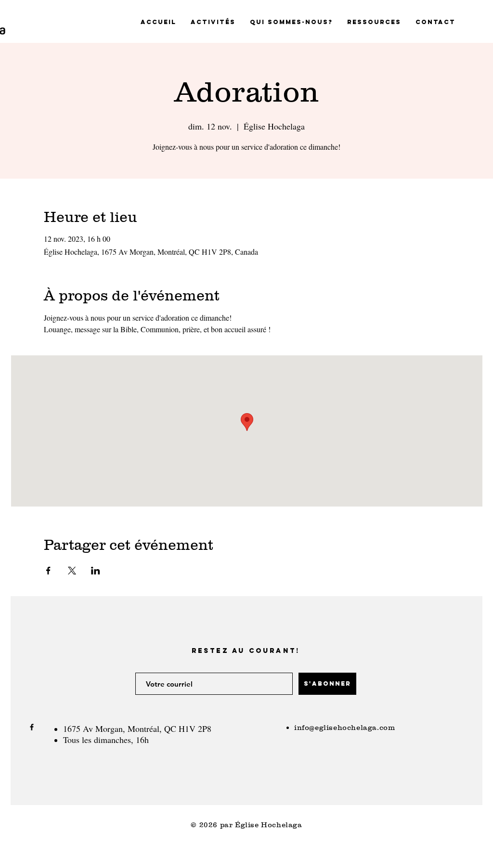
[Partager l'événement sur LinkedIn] (95, 570)
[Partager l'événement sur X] (72, 570)
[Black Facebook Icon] (31, 727)
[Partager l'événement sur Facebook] (48, 570)
